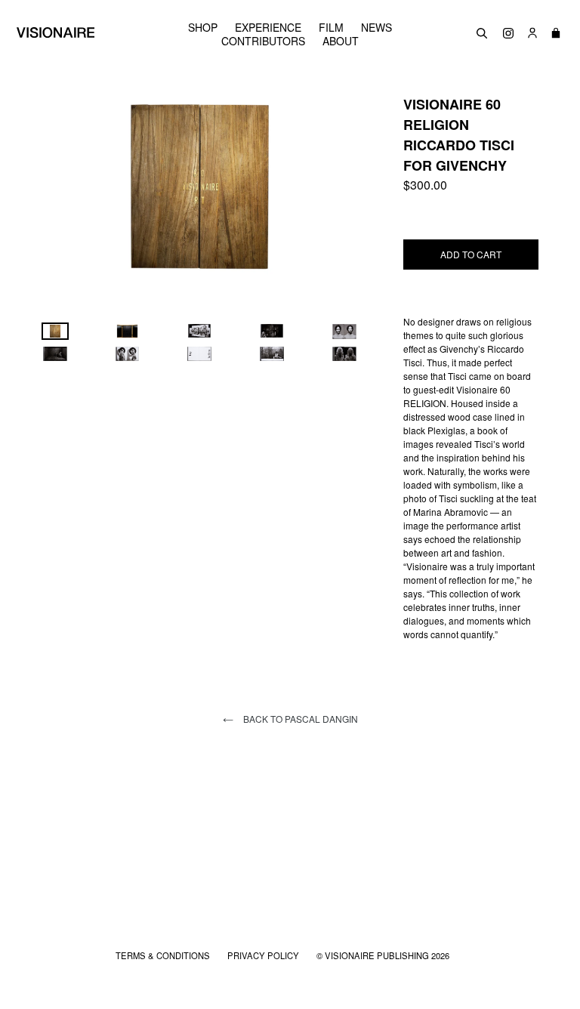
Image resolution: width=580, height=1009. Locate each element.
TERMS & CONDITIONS (164, 955)
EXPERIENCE (268, 27)
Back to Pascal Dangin (299, 718)
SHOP (203, 27)
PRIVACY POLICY (264, 955)
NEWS (376, 27)
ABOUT (340, 40)
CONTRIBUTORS (263, 40)
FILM (331, 27)
